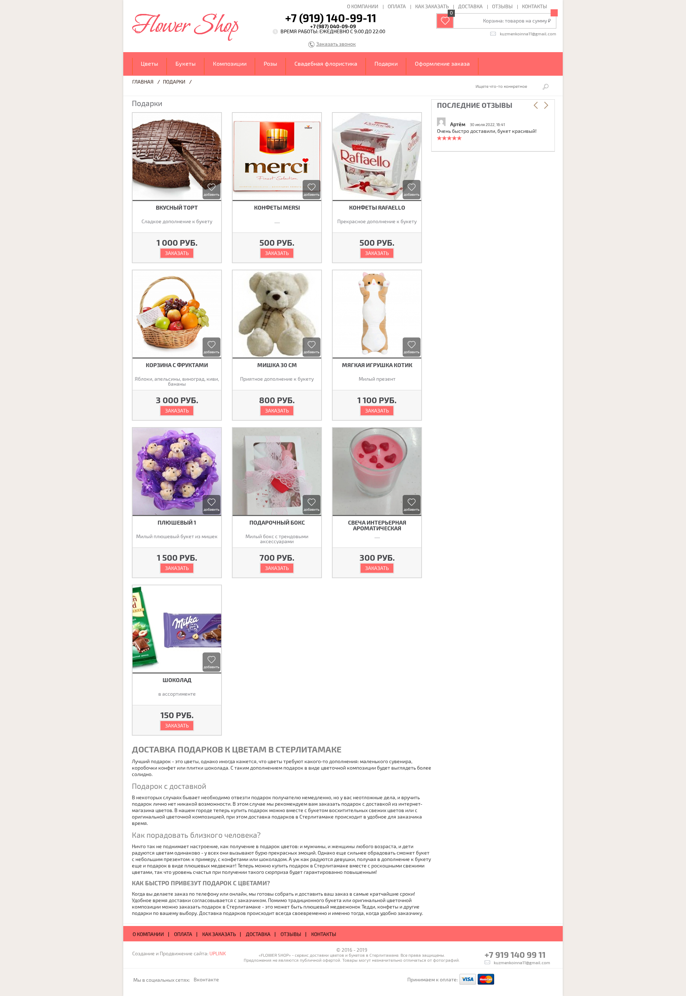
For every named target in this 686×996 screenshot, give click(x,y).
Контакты (534, 6)
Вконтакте (206, 979)
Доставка (470, 6)
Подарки (386, 63)
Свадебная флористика (325, 63)
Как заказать (432, 6)
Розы (270, 63)
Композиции (230, 63)
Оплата (397, 6)
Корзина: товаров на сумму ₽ (517, 20)
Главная (143, 82)
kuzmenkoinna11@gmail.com (528, 33)
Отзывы (502, 6)
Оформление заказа (442, 63)
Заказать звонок (336, 44)
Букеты (185, 63)
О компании (362, 6)
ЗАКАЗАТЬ (177, 253)
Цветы (149, 63)
